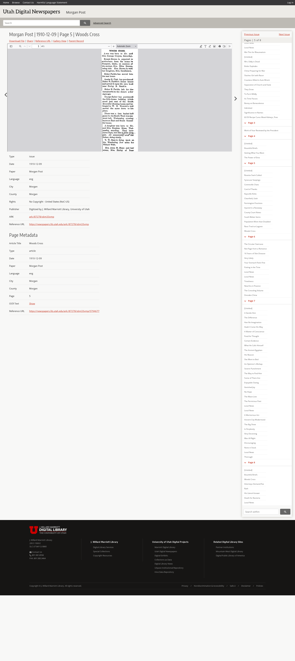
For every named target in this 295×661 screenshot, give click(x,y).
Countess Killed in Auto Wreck (257, 80)
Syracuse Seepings (252, 180)
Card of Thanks (250, 189)
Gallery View (59, 40)
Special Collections (101, 551)
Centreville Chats (251, 184)
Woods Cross (250, 231)
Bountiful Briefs (251, 148)
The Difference (250, 317)
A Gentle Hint (250, 313)
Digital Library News (164, 563)
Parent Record (76, 40)
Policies (259, 585)
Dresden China (250, 295)
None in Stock (250, 447)
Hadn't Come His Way (253, 327)
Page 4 (251, 136)
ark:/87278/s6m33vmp (41, 216)
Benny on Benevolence (254, 103)
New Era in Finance (252, 286)
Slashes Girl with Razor (254, 75)
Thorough (248, 457)
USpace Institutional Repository (169, 567)
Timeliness (249, 281)
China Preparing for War (254, 70)
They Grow (249, 89)
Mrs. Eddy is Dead (252, 61)
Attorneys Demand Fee (254, 484)
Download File (16, 40)
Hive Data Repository (164, 572)
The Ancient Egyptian (253, 350)
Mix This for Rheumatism (255, 52)
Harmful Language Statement (52, 2)
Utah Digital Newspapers (166, 551)
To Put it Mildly (250, 94)
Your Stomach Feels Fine (254, 262)
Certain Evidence (251, 340)
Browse (16, 2)
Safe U (233, 585)
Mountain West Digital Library (229, 551)
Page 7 (251, 300)
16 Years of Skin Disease (254, 253)
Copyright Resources (102, 555)
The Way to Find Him (253, 373)
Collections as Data (163, 559)
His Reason (249, 354)
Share (30, 40)
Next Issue (284, 34)
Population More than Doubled (257, 221)
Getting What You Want (254, 153)
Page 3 (251, 122)
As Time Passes (251, 98)
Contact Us (28, 2)
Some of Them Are (252, 378)
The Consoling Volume (253, 290)
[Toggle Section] (245, 122)
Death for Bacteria (252, 498)
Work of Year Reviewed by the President (261, 130)
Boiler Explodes (251, 66)
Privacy (185, 585)
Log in (290, 2)
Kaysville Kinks (250, 194)
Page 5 (251, 163)
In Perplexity (249, 429)
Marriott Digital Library (165, 547)
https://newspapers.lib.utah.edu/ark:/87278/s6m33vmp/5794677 (64, 311)
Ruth (246, 488)
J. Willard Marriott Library (41, 540)
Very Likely (248, 258)
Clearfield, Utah (251, 198)
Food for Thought (251, 336)
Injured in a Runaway (253, 207)
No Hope (248, 392)
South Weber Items (252, 217)
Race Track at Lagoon (253, 226)
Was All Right (249, 438)
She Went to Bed (251, 359)
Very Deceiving (250, 433)
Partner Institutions (225, 547)
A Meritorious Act (251, 415)
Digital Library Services (103, 547)
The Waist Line (250, 396)
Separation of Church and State (257, 84)
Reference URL (43, 40)
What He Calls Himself (253, 345)
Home (6, 2)
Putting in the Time (252, 267)
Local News (249, 43)
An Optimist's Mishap (253, 364)
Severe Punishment (252, 368)
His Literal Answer (252, 493)
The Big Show (250, 424)
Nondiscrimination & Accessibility (209, 585)
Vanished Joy (249, 387)
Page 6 (251, 236)
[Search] (85, 23)
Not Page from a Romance (255, 248)
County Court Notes (252, 212)
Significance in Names (253, 112)
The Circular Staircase (253, 244)
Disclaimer (246, 585)
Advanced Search (102, 23)
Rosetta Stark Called (253, 175)
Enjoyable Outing (251, 382)
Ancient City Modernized (254, 419)
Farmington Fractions (253, 203)
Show (32, 303)
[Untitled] (248, 57)
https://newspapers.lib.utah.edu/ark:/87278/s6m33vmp (59, 224)
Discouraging (250, 443)
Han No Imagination (252, 322)
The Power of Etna (252, 157)
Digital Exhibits (161, 555)
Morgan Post (75, 12)
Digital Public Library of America (230, 555)
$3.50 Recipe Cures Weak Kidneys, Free (261, 117)
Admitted (248, 108)
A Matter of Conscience (254, 331)
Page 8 (251, 462)
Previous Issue (251, 34)
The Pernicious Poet (252, 401)
